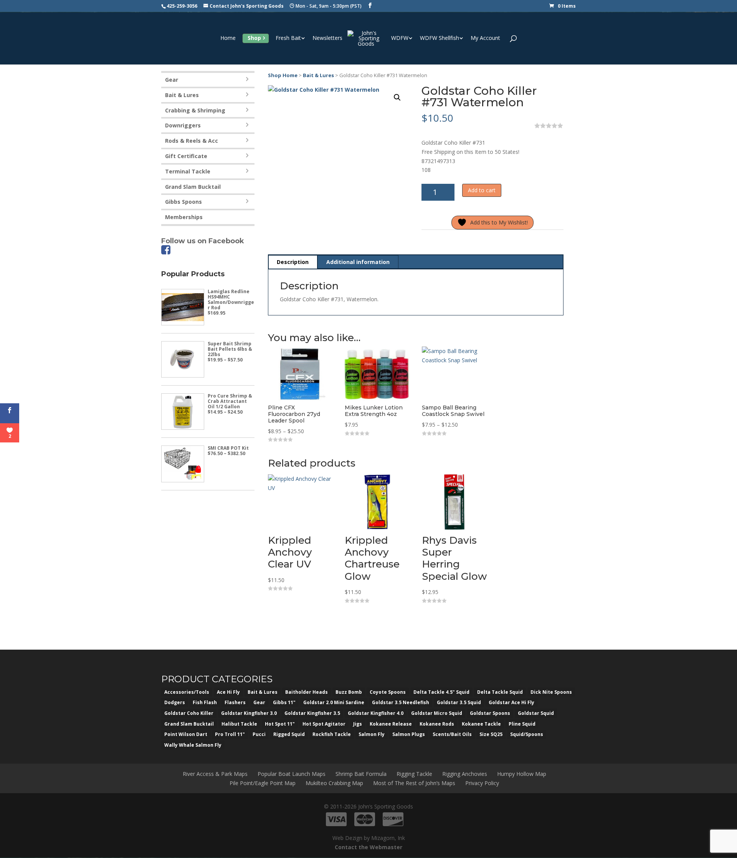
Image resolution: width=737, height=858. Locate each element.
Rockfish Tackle (331, 734)
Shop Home (282, 75)
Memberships (184, 217)
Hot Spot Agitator (323, 724)
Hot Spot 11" (280, 724)
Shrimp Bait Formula (361, 773)
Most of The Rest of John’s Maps (414, 783)
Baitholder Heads (306, 692)
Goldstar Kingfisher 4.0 (375, 713)
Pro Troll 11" (230, 734)
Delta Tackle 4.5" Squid (441, 692)
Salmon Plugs (408, 734)
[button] (397, 97)
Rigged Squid (289, 734)
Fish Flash (205, 702)
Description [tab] (293, 262)
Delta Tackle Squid (500, 692)
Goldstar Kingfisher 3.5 (312, 713)
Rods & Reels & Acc (191, 140)
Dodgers (174, 702)
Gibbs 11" (284, 702)
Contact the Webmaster (368, 847)
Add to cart (482, 190)
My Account (485, 38)
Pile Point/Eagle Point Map (263, 783)
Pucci (259, 734)
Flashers (235, 702)
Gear (171, 79)
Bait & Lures (318, 75)
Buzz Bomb (348, 692)
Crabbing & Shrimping (195, 110)
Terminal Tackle (187, 171)
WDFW (399, 38)
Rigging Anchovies (464, 773)
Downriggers (183, 125)
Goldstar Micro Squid (436, 713)
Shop (254, 37)
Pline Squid (522, 724)
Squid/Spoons (526, 734)
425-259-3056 (182, 6)
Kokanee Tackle (481, 724)
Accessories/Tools (186, 692)
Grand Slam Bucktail (193, 186)
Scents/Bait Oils (452, 734)
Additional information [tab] (358, 262)
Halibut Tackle (239, 724)
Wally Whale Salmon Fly (192, 745)
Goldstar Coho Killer (188, 713)
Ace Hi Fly (228, 692)
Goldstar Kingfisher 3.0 (249, 713)
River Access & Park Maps (215, 773)
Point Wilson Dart (185, 734)
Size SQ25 (490, 734)
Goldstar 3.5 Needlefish (400, 702)
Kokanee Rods (437, 724)
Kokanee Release (391, 724)
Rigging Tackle (414, 773)
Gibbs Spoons (183, 201)
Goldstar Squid (536, 713)
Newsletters (327, 38)
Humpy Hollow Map (521, 773)
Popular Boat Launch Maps (292, 773)
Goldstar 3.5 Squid (459, 702)
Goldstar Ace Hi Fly (511, 702)
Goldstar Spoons (490, 713)
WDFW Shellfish (439, 38)
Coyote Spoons (388, 692)
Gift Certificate (186, 156)
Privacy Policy (482, 783)
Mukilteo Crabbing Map (334, 783)
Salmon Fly (372, 734)
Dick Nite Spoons (551, 692)
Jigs (357, 724)
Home (228, 38)
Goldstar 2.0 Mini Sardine (333, 702)
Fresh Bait (288, 38)
